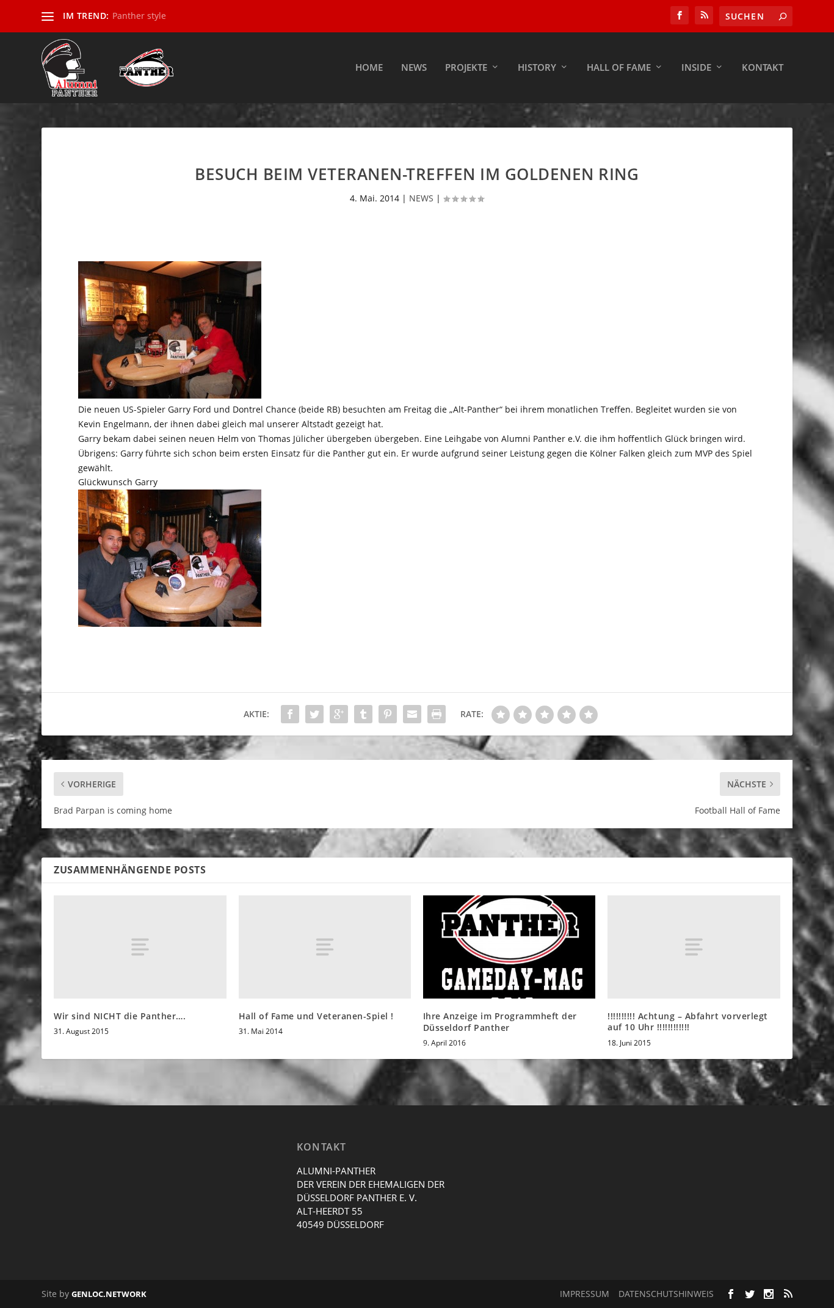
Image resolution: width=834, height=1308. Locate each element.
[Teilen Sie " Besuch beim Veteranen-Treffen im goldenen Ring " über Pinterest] (387, 714)
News (414, 67)
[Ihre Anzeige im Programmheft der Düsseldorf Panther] (509, 947)
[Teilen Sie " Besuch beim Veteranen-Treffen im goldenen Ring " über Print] (436, 714)
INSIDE (696, 67)
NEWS (421, 198)
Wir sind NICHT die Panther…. (120, 1016)
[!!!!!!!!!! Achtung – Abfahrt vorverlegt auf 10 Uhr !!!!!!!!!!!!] (693, 947)
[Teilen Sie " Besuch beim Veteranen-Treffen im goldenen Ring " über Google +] (339, 714)
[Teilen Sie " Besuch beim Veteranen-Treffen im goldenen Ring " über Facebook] (290, 714)
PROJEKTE (466, 67)
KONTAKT (762, 67)
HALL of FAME (619, 67)
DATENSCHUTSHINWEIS (666, 1293)
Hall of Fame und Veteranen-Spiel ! (316, 1016)
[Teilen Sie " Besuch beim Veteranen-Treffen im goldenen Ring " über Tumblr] (363, 714)
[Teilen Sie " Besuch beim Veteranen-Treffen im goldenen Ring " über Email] (412, 714)
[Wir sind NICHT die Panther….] (140, 947)
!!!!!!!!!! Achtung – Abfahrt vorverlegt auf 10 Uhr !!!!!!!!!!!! (687, 1021)
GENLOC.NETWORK (109, 1293)
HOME (369, 67)
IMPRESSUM (584, 1293)
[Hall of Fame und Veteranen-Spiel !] (325, 947)
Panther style (139, 15)
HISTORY (537, 67)
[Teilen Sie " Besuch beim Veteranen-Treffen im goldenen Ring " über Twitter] (314, 714)
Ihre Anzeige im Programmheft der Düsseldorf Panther (500, 1021)
